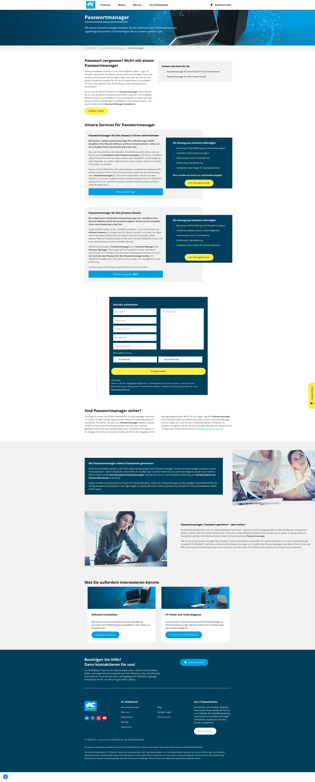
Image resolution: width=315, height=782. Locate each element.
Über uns (125, 712)
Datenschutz (127, 717)
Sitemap (125, 722)
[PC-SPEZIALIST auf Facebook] (92, 718)
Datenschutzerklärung (120, 389)
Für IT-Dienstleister (159, 5)
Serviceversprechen (130, 707)
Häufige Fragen (165, 712)
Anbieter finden (220, 4)
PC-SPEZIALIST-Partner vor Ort (209, 428)
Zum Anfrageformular (199, 183)
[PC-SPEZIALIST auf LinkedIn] (86, 718)
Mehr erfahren (205, 731)
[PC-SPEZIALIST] (89, 4)
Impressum (126, 727)
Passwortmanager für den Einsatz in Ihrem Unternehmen (193, 71)
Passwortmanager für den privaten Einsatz (186, 76)
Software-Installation (105, 634)
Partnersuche (164, 717)
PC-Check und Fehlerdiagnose (183, 634)
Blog (160, 707)
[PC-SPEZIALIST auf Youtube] (104, 718)
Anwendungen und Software (112, 48)
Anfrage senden (158, 371)
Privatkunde (124, 359)
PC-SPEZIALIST (91, 48)
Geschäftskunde (171, 359)
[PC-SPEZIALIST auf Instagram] (98, 718)
